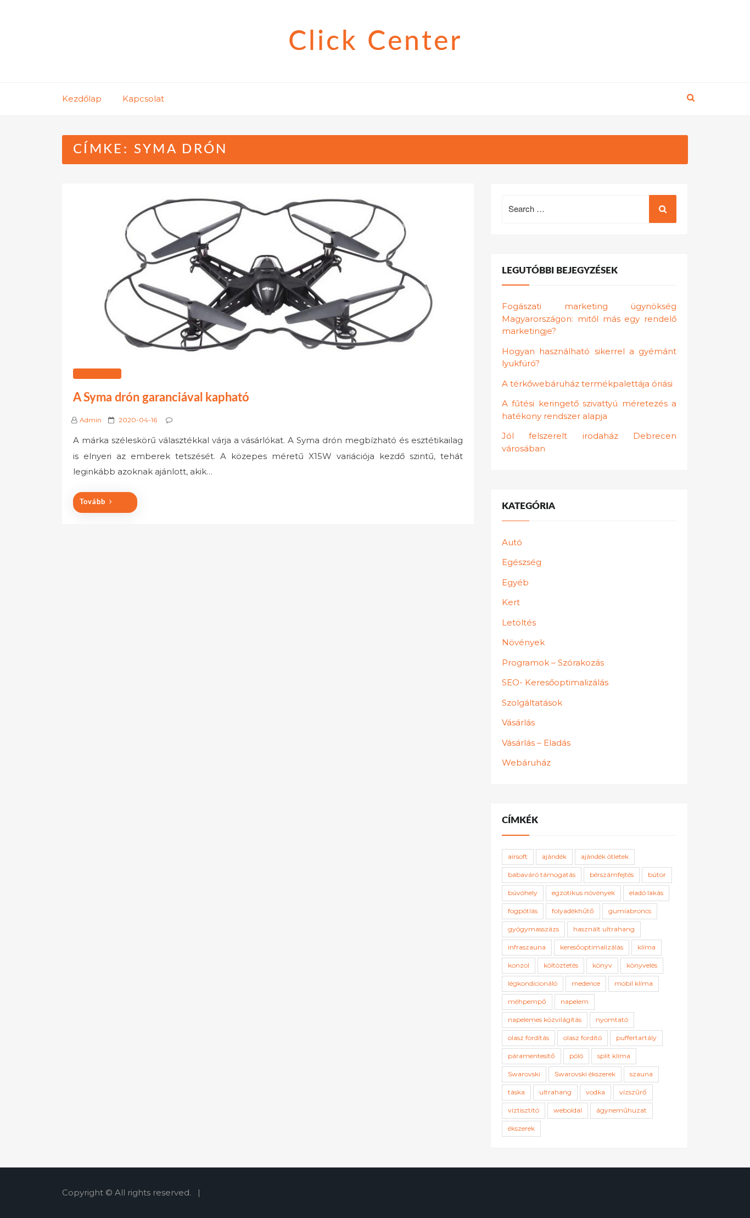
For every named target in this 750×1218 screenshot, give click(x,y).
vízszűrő (633, 1092)
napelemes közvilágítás (544, 1019)
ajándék (554, 856)
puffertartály (636, 1037)
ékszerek (521, 1128)
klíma (646, 947)
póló (576, 1056)
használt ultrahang (604, 929)
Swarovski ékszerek (585, 1074)
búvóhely (523, 893)
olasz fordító (582, 1037)
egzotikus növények (583, 893)
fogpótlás (523, 911)
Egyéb (515, 582)
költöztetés (561, 965)
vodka (595, 1092)
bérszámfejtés (612, 874)
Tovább (92, 502)
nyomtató (612, 1019)
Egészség (521, 562)
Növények (523, 642)
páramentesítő (531, 1056)
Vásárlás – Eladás (536, 742)
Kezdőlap (82, 98)
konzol (518, 965)
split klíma (613, 1056)
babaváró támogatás (541, 874)
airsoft (518, 856)
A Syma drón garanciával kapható (161, 398)
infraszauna (527, 947)
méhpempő (527, 1001)
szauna (641, 1074)
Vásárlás (518, 722)
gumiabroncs (629, 911)
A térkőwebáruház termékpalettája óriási (587, 383)
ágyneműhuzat (621, 1110)
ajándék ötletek (605, 856)
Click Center (375, 41)
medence (586, 983)
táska (516, 1092)
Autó (512, 542)
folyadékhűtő (573, 911)
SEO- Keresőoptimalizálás (555, 682)
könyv (602, 965)
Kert (511, 602)
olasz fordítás (528, 1037)
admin (91, 420)
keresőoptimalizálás (591, 947)
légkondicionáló (532, 983)
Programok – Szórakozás (553, 662)
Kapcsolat (143, 98)
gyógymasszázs (533, 929)
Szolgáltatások (532, 702)
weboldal (567, 1110)
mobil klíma (633, 983)
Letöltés (519, 622)
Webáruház (97, 374)
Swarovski (524, 1074)
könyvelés (641, 965)
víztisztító (523, 1110)
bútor (657, 874)
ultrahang (555, 1092)
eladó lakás (646, 893)
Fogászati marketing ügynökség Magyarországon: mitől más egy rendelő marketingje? (589, 318)
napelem (575, 1001)
